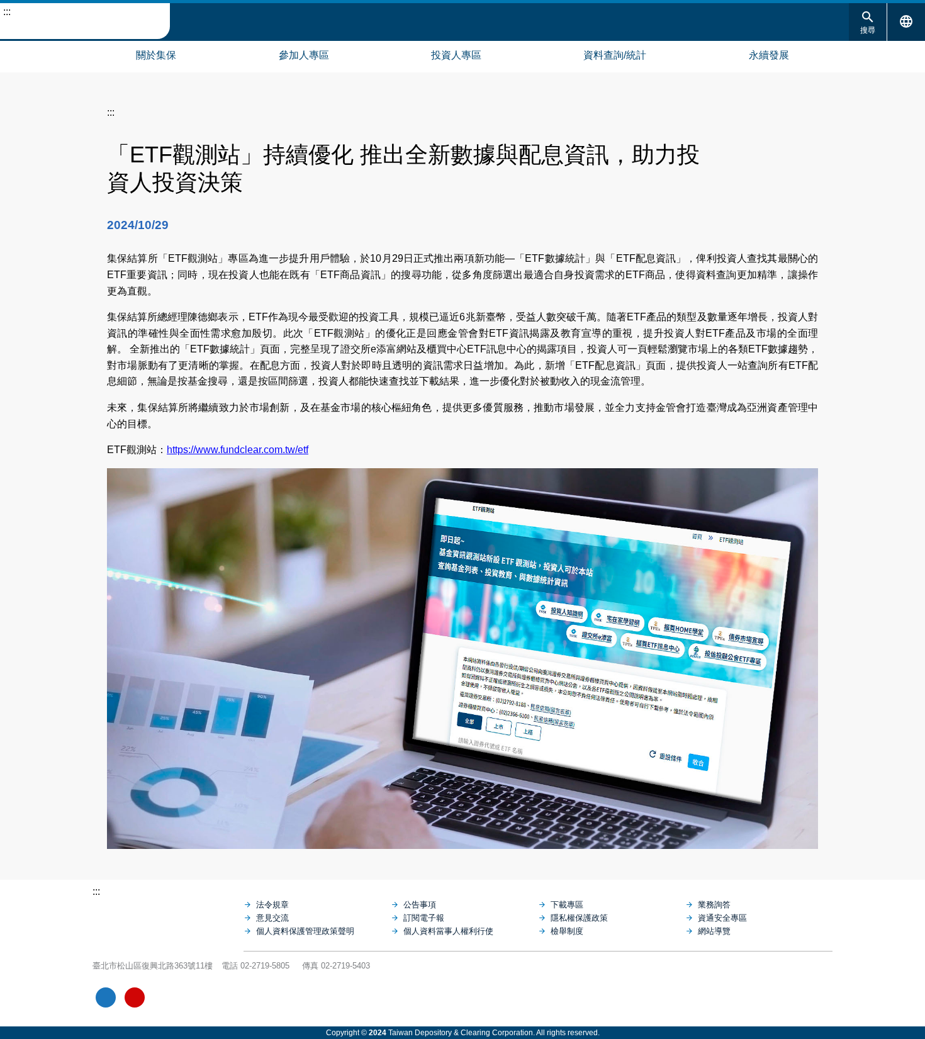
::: (7, 11)
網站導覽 (12, 53)
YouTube (135, 997)
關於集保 (156, 55)
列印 (744, 150)
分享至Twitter (808, 150)
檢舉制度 (567, 931)
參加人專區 (304, 55)
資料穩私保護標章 (193, 997)
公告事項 (419, 904)
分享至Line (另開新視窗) (787, 150)
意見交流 (272, 918)
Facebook (106, 997)
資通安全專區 (722, 918)
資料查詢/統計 (614, 55)
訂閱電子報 (423, 918)
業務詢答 (714, 904)
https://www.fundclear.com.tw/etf (237, 449)
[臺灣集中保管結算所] (168, 917)
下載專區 (567, 904)
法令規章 (272, 904)
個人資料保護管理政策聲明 (305, 931)
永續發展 (769, 55)
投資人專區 (456, 55)
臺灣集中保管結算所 (85, 21)
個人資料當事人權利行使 (448, 931)
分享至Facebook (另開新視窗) (765, 150)
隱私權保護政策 (579, 918)
